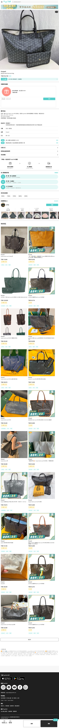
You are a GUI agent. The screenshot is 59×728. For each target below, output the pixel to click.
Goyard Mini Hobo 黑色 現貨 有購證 (44, 652)
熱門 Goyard (20, 654)
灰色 (55, 652)
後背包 (20, 196)
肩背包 (10, 128)
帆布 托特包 (46, 653)
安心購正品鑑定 (4, 711)
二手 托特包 (37, 654)
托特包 (14, 196)
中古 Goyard (26, 654)
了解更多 (56, 172)
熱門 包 (23, 655)
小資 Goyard (14, 654)
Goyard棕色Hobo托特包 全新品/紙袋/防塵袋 (36, 651)
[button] (8, 209)
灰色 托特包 (20, 653)
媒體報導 (15, 711)
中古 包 (26, 655)
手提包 (8, 196)
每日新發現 (3, 698)
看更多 (29, 639)
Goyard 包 (41, 653)
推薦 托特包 (7, 655)
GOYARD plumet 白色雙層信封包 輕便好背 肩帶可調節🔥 (25, 652)
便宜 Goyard (9, 654)
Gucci (5, 700)
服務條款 (12, 705)
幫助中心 (3, 705)
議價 (32, 723)
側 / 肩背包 (14, 698)
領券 (49, 98)
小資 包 (19, 655)
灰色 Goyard (10, 653)
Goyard (7, 132)
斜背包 (25, 196)
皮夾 (18, 698)
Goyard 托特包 (35, 653)
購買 (49, 723)
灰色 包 (24, 653)
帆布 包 (51, 653)
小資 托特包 (48, 654)
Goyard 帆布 (29, 653)
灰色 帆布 (15, 653)
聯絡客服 (7, 705)
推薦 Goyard (31, 654)
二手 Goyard (3, 654)
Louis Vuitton (10, 700)
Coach (2, 700)
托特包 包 (55, 653)
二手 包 (12, 655)
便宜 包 (15, 655)
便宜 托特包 (42, 654)
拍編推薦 (10, 711)
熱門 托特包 (53, 654)
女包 (7, 128)
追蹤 (52, 204)
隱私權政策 (17, 705)
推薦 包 (30, 655)
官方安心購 (8, 698)
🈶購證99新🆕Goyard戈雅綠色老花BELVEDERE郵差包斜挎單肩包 (14, 651)
